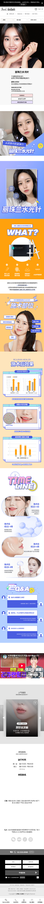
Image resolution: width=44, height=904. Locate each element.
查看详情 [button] (22, 877)
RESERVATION (22, 102)
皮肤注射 (19, 20)
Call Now (32, 852)
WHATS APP (22, 99)
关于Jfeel (12, 885)
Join (42, 9)
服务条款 (17, 885)
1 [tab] (21, 66)
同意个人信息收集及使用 (13, 877)
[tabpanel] (22, 45)
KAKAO (22, 95)
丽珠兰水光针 (34, 20)
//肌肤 (4, 20)
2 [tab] (22, 66)
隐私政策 (22, 885)
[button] (40, 718)
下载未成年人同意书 (29, 885)
